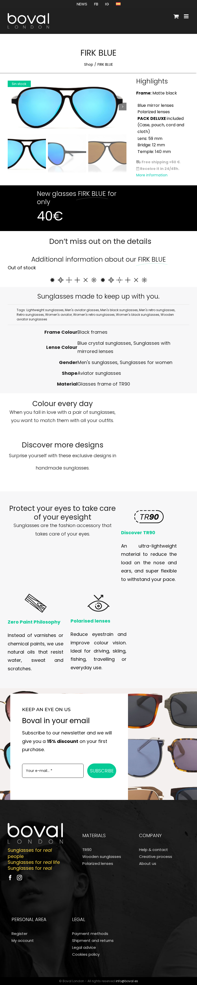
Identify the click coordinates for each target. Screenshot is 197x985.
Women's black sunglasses (137, 314)
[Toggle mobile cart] (176, 16)
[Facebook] (10, 877)
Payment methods (90, 933)
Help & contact (153, 849)
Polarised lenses (90, 621)
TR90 (87, 849)
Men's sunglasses (97, 362)
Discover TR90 (138, 532)
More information (152, 175)
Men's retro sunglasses (157, 310)
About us (147, 863)
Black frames (92, 332)
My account (23, 940)
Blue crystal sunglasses (104, 343)
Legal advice (84, 947)
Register (19, 933)
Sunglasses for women (146, 362)
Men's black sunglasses (119, 310)
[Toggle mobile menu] (186, 16)
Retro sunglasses (30, 314)
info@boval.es (127, 981)
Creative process (155, 856)
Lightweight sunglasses (45, 310)
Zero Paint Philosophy (34, 622)
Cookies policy (86, 954)
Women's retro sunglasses (94, 314)
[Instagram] (19, 877)
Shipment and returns (93, 940)
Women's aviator (58, 314)
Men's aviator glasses (82, 310)
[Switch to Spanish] (118, 4)
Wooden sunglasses (101, 856)
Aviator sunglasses (99, 373)
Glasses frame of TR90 (103, 384)
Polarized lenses (97, 863)
